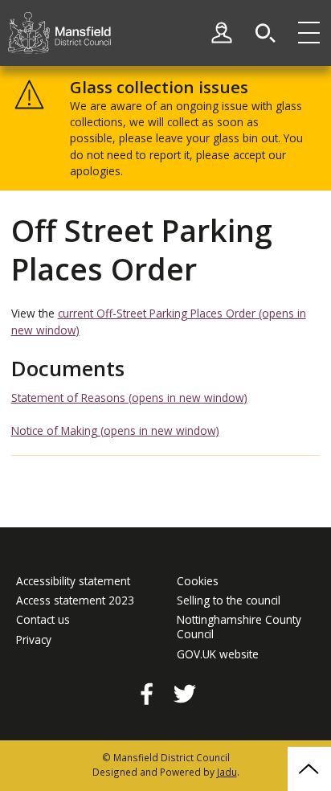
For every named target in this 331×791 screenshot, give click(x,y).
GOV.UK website (218, 654)
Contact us (43, 620)
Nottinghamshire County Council (239, 627)
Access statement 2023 (75, 600)
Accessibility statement (73, 581)
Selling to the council (228, 600)
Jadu (227, 771)
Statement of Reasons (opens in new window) (129, 397)
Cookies (198, 581)
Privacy (33, 640)
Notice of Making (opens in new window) (115, 430)
